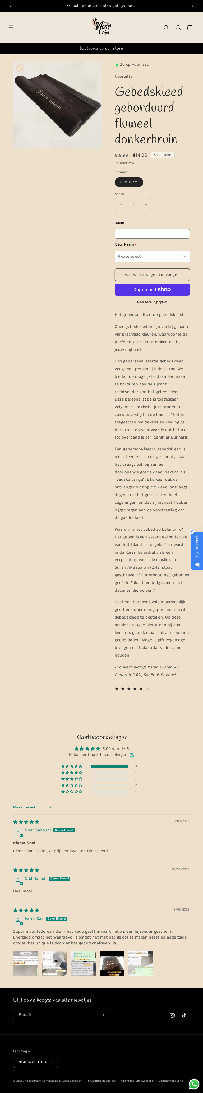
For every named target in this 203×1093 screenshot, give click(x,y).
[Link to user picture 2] (54, 963)
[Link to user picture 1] (26, 963)
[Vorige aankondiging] (10, 6)
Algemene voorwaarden (137, 1081)
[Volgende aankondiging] (193, 6)
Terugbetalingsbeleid (101, 1081)
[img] (26, 822)
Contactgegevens (171, 1081)
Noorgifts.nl (33, 1081)
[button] (11, 28)
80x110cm (129, 182)
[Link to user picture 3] (83, 963)
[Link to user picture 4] (112, 963)
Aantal (119, 193)
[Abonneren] (102, 1015)
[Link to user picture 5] (140, 963)
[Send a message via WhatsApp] (194, 1084)
